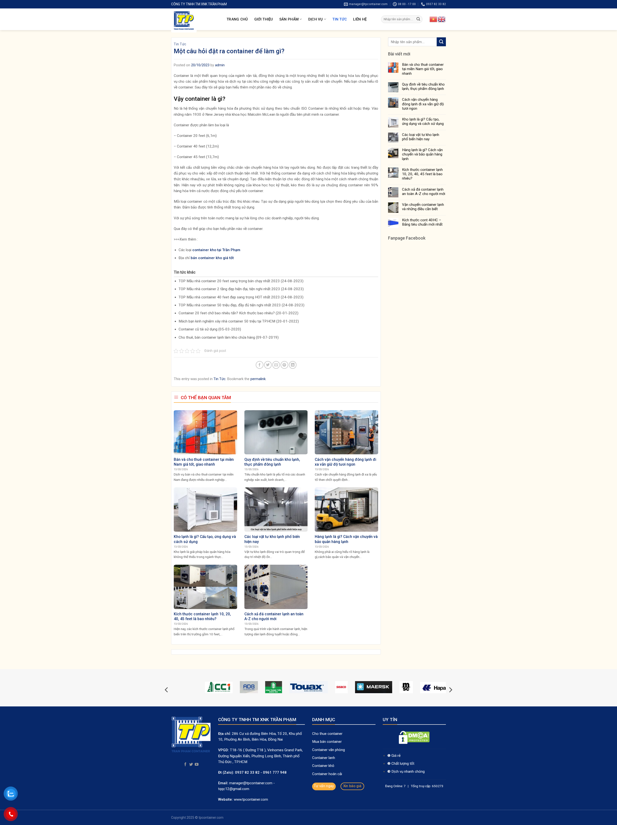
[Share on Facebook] (259, 365)
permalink (258, 379)
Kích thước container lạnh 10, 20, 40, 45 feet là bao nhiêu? (422, 174)
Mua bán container (327, 741)
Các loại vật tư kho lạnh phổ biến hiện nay (420, 137)
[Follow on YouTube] (197, 765)
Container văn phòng (329, 750)
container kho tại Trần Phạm (216, 250)
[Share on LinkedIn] (292, 365)
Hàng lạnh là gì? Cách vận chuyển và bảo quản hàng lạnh (422, 154)
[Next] (450, 689)
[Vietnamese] (433, 19)
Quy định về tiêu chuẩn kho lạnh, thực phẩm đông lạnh (423, 86)
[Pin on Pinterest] (284, 365)
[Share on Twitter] (268, 365)
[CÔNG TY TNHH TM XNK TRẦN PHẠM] (195, 20)
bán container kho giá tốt (212, 258)
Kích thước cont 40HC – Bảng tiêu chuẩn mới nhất (422, 222)
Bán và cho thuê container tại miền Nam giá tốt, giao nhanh (423, 68)
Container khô (323, 766)
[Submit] (418, 19)
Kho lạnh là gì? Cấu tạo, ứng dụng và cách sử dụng (423, 121)
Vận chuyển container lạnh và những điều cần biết (423, 206)
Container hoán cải (327, 774)
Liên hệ (360, 19)
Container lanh (323, 758)
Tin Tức (339, 19)
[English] (442, 19)
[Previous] (166, 689)
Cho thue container (327, 733)
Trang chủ (237, 19)
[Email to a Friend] (276, 365)
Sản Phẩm (289, 19)
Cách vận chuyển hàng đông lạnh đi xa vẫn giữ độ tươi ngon (423, 103)
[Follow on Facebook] (185, 765)
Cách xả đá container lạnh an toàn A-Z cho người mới (423, 191)
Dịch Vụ (315, 19)
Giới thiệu (263, 19)
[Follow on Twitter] (191, 765)
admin (220, 65)
